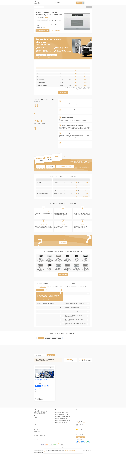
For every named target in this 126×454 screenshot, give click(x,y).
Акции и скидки (70, 6)
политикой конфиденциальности (48, 168)
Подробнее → (85, 182)
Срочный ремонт (47, 6)
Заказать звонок (63, 242)
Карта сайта (36, 439)
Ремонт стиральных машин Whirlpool (61, 414)
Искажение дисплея (57, 187)
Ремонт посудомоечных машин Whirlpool (62, 420)
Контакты (81, 6)
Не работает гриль (56, 196)
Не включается (56, 182)
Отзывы (58, 6)
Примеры (36, 419)
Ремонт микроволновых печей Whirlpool (62, 416)
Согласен (79, 450)
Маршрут (39, 385)
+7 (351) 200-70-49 (57, 2)
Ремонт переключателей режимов (43, 76)
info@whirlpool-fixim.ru (80, 419)
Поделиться (77, 441)
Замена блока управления (42, 85)
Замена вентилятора (41, 82)
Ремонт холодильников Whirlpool (61, 418)
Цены (51, 6)
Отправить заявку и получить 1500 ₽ (65, 166)
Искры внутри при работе (58, 193)
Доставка (61, 6)
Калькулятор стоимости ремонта (40, 433)
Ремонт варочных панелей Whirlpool (61, 412)
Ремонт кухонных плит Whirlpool (61, 422)
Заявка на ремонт (76, 6)
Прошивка (39, 70)
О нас (54, 6)
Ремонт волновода (40, 79)
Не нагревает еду (56, 185)
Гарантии (65, 6)
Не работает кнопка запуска (58, 190)
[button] (36, 338)
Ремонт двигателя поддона (42, 73)
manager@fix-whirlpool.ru (80, 422)
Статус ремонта (89, 6)
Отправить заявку (52, 55)
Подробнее (63, 215)
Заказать (85, 70)
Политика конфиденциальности (63, 447)
